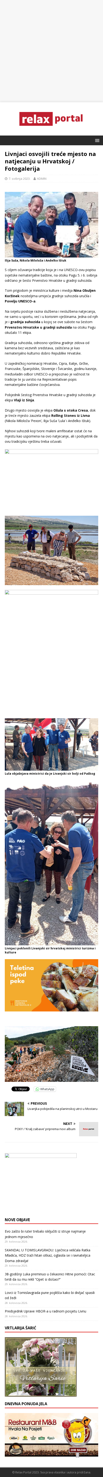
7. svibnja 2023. (19, 178)
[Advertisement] (51, 51)
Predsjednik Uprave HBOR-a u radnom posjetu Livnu (45, 1311)
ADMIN (41, 178)
